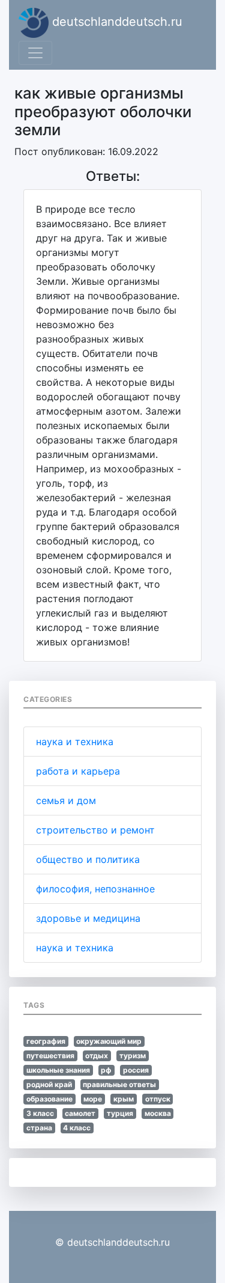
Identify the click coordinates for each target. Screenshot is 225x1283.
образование (49, 1098)
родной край (49, 1084)
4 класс (77, 1127)
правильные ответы (119, 1084)
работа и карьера (78, 771)
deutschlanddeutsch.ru (115, 21)
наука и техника (74, 742)
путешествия (50, 1055)
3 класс (40, 1113)
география (45, 1041)
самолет (80, 1113)
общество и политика (88, 859)
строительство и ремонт (95, 830)
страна (39, 1127)
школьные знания (58, 1069)
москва (158, 1113)
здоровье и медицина (88, 918)
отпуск (157, 1098)
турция (120, 1113)
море (92, 1098)
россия (136, 1069)
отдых (96, 1055)
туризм (132, 1055)
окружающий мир (109, 1041)
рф (106, 1069)
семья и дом (66, 800)
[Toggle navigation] (35, 53)
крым (123, 1098)
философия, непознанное (95, 889)
